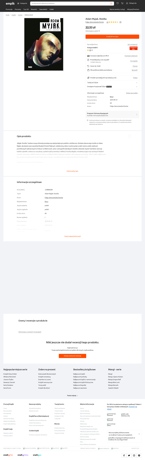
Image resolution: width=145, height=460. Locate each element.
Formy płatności (84, 418)
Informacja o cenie (92, 31)
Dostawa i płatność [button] (131, 56)
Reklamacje (83, 424)
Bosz (111, 97)
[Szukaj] (111, 3)
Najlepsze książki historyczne (83, 382)
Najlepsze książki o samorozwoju (84, 379)
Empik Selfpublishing (9, 424)
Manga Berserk (113, 385)
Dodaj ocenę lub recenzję (72, 356)
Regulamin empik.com (86, 426)
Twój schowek (58, 411)
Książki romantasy (44, 377)
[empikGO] (37, 455)
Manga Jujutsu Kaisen (115, 377)
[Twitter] (129, 455)
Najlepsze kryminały (80, 377)
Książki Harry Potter (10, 374)
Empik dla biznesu (59, 428)
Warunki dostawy (85, 413)
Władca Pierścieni (9, 377)
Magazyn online (8, 433)
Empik (7, 15)
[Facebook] (124, 455)
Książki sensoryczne (45, 382)
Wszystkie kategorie (35, 408)
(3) (120, 22)
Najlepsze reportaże (80, 388)
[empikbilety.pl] (23, 455)
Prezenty (18, 9)
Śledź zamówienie (59, 408)
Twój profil (57, 418)
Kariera (5, 416)
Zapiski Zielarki (113, 388)
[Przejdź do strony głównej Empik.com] (10, 4)
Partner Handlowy (8, 418)
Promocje (9, 9)
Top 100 (26, 9)
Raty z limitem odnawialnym (88, 444)
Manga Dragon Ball (114, 379)
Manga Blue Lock (114, 382)
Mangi (110, 374)
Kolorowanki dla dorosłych (47, 374)
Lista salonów (7, 413)
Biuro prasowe (7, 411)
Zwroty (82, 421)
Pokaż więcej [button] (71, 395)
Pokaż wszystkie (132, 93)
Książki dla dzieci (44, 388)
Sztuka (20, 15)
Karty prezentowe (59, 430)
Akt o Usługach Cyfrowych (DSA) (90, 434)
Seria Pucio (7, 388)
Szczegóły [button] (134, 61)
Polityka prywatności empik (88, 439)
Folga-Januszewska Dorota (95, 22)
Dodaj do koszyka (112, 36)
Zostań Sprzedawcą (35, 423)
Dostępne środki (59, 416)
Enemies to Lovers (44, 379)
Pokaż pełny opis (72, 171)
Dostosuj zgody (84, 436)
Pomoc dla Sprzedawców (36, 425)
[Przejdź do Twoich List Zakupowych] (117, 3)
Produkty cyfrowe (59, 413)
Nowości (34, 9)
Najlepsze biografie (79, 385)
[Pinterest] (139, 455)
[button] (44, 44)
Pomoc (82, 408)
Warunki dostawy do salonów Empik (90, 416)
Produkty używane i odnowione (38, 435)
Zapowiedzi (43, 9)
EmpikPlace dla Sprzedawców (37, 420)
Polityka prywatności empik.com (89, 431)
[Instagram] (134, 455)
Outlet (52, 9)
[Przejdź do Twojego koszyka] (122, 3)
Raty (81, 442)
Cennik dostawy (84, 411)
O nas (5, 408)
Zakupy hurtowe (59, 433)
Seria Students (8, 385)
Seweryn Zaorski (9, 382)
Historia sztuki (29, 15)
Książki (14, 15)
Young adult (42, 385)
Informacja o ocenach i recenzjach (29, 332)
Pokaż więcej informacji (73, 236)
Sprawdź (135, 70)
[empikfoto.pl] (8, 455)
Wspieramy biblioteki (9, 421)
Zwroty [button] (135, 66)
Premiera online (7, 435)
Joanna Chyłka (8, 379)
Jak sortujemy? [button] (132, 44)
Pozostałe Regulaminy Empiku (88, 429)
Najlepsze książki (79, 374)
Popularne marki (33, 411)
